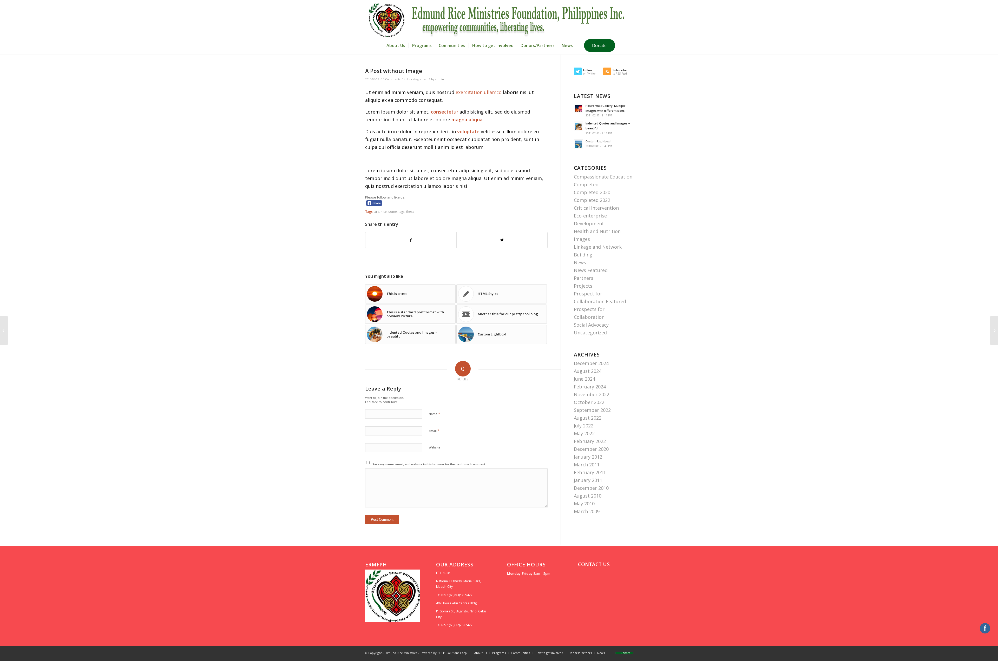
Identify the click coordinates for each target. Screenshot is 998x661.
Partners (583, 278)
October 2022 (589, 402)
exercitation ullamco (479, 92)
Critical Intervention (596, 208)
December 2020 (591, 449)
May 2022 (584, 433)
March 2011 (587, 464)
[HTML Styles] (4, 330)
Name (434, 413)
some (392, 211)
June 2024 (584, 379)
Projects (583, 286)
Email (434, 430)
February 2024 (590, 387)
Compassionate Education (603, 177)
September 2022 (592, 410)
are (376, 211)
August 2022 (587, 418)
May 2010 (584, 503)
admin (439, 79)
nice (384, 211)
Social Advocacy (591, 325)
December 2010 (591, 488)
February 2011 (590, 472)
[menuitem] (396, 45)
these (410, 211)
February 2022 (590, 441)
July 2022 (583, 425)
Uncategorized (417, 79)
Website (434, 447)
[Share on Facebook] (410, 240)
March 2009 (587, 511)
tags (401, 211)
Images (582, 239)
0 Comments (391, 79)
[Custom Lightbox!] (994, 330)
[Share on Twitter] (502, 240)
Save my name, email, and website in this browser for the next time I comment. (429, 464)
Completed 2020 (592, 192)
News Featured (591, 270)
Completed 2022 (592, 200)
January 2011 (588, 480)
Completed (586, 184)
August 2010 (587, 496)
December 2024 (591, 363)
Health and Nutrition (597, 231)
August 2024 (587, 371)
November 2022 (591, 394)
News (580, 262)
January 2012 (588, 457)
